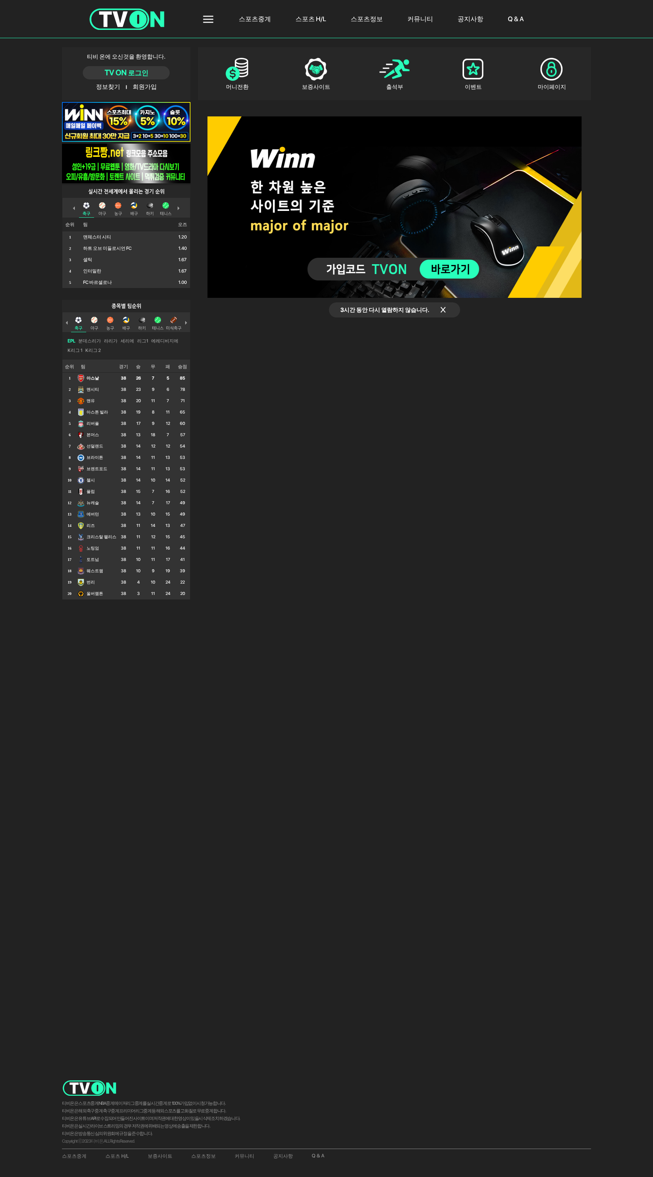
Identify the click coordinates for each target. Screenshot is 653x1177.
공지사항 (470, 19)
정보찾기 (108, 86)
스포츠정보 (367, 19)
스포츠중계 (255, 19)
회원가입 (144, 86)
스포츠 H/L (311, 19)
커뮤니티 (420, 19)
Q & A (516, 19)
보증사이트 (160, 1156)
